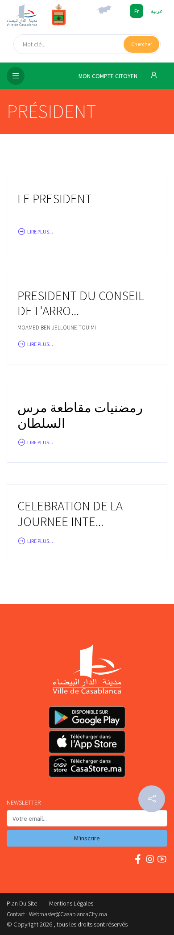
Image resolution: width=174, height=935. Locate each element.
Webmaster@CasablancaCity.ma (68, 914)
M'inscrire (87, 838)
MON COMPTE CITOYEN (109, 76)
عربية (157, 11)
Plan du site (22, 903)
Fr (136, 11)
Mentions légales (71, 903)
